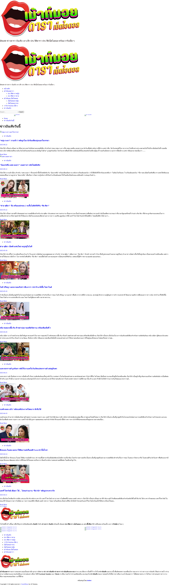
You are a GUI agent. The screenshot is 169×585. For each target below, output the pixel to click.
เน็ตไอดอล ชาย (13, 103)
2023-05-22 (3, 210)
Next (5, 506)
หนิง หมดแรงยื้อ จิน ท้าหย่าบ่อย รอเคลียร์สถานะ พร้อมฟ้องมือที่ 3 (25, 328)
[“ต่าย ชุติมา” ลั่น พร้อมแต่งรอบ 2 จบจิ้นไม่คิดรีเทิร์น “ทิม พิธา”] (14, 197)
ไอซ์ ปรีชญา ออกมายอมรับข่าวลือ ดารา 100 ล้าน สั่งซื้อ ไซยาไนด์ (26, 287)
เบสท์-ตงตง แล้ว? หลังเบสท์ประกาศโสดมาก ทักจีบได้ (20, 409)
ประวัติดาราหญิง (13, 93)
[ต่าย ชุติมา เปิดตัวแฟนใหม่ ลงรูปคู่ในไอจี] (14, 238)
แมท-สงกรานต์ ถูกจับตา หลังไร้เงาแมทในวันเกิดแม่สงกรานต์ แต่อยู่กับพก (28, 369)
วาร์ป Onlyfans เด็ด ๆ (11, 106)
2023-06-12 (3, 169)
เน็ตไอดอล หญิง (13, 101)
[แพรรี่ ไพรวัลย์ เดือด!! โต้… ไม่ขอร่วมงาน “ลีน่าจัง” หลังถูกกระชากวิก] (14, 482)
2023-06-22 (3, 144)
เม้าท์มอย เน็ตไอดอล (11, 98)
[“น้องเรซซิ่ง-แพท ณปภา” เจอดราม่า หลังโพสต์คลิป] (6, 156)
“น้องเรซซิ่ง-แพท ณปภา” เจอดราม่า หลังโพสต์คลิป (20, 165)
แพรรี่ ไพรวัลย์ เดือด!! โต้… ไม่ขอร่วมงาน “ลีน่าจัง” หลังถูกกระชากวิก (27, 491)
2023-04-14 (3, 454)
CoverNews (24, 584)
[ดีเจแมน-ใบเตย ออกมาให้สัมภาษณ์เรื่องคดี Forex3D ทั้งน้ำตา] (14, 442)
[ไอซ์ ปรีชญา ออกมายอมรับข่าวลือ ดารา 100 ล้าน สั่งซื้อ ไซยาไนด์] (14, 279)
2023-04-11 (3, 495)
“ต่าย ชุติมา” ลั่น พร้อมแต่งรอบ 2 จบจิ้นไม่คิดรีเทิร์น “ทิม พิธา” (24, 206)
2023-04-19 (3, 413)
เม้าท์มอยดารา (9, 91)
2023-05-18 (3, 250)
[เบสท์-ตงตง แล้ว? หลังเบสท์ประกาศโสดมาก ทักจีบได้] (14, 401)
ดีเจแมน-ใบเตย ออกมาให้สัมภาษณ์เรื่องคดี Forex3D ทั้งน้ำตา (24, 450)
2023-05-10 (3, 291)
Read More (3, 154)
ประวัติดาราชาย (13, 96)
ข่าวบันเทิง (7, 108)
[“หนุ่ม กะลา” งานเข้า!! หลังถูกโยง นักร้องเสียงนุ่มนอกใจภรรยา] (9, 132)
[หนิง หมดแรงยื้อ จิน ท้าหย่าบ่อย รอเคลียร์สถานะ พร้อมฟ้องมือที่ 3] (14, 320)
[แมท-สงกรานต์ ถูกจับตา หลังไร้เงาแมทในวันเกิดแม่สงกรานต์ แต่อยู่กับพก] (14, 360)
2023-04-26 (3, 332)
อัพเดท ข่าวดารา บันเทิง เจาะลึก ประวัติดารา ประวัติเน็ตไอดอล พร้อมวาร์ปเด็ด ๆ (37, 41)
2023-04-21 (3, 373)
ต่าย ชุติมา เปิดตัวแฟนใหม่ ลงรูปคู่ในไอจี (16, 246)
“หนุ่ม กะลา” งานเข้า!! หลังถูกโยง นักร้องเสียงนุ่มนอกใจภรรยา (24, 140)
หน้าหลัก (7, 88)
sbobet (89, 580)
